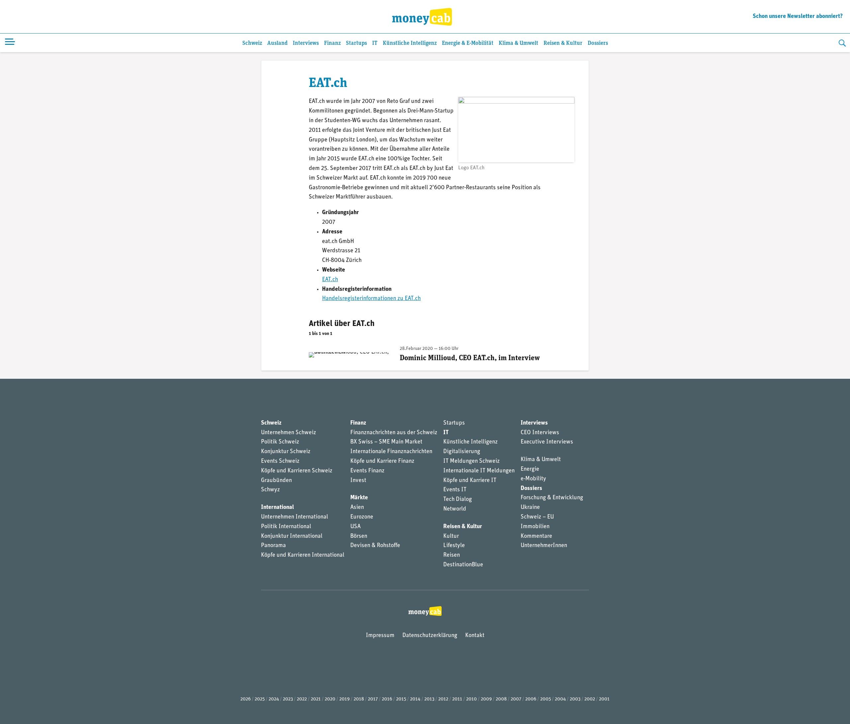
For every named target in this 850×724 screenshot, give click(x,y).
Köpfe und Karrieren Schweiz (296, 471)
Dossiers (598, 43)
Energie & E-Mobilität (467, 43)
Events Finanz (367, 471)
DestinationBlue (463, 565)
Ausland (277, 43)
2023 (288, 699)
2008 (501, 699)
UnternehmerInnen (544, 546)
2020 (330, 699)
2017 (373, 699)
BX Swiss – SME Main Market (386, 442)
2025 (260, 699)
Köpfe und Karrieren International (302, 555)
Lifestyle (454, 546)
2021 (316, 699)
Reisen (451, 555)
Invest (358, 481)
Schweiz (252, 43)
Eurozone (361, 517)
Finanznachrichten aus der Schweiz (393, 433)
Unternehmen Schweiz (288, 433)
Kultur (451, 536)
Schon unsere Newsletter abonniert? (798, 17)
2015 (401, 699)
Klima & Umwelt (518, 43)
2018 (359, 699)
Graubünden (276, 481)
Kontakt (474, 636)
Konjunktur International (291, 536)
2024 (274, 699)
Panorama (273, 546)
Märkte (359, 498)
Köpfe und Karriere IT (469, 481)
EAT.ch (330, 280)
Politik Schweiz (280, 442)
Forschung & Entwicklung (552, 498)
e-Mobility (533, 479)
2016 (387, 699)
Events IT (455, 490)
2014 (415, 699)
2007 (516, 699)
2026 (245, 699)
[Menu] (10, 43)
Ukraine (530, 508)
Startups (356, 43)
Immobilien (535, 527)
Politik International (286, 527)
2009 (486, 699)
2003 (575, 699)
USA (355, 527)
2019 (344, 699)
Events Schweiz (280, 461)
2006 (530, 699)
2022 (302, 699)
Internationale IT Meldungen (479, 471)
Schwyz (270, 490)
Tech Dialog (457, 500)
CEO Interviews (540, 433)
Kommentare (536, 536)
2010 (471, 699)
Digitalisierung (461, 452)
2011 (457, 699)
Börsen (358, 536)
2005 (545, 699)
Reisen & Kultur (563, 43)
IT (375, 43)
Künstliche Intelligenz (410, 43)
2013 (429, 699)
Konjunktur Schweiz (285, 452)
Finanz (332, 43)
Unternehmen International (294, 517)
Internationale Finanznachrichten (391, 452)
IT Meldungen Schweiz (471, 461)
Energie (530, 469)
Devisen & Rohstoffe (375, 546)
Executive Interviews (547, 442)
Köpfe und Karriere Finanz (382, 461)
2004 (560, 699)
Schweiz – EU (537, 517)
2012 (443, 699)
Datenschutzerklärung (429, 636)
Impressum (380, 636)
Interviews (306, 43)
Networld (454, 509)
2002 (589, 699)
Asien (357, 508)
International (277, 508)
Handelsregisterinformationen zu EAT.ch (371, 299)
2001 (604, 699)
